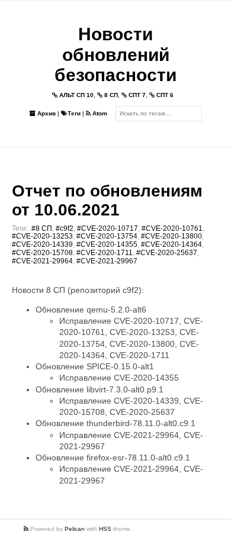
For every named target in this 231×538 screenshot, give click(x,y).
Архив (46, 113)
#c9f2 (64, 228)
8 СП (110, 95)
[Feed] (27, 529)
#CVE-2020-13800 (171, 236)
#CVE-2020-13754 (106, 236)
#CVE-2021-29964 (42, 261)
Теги (74, 113)
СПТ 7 (136, 95)
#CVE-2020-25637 (166, 253)
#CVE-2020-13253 (42, 236)
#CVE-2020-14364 (171, 244)
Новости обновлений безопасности (115, 54)
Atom (99, 113)
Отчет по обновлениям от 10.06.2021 (107, 200)
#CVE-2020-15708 (42, 253)
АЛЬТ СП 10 (75, 95)
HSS (105, 529)
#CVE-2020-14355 (106, 244)
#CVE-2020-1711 (104, 253)
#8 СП (41, 228)
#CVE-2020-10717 (107, 228)
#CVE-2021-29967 (106, 261)
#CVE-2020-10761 (172, 228)
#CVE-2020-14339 (42, 244)
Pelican (75, 529)
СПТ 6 (164, 95)
